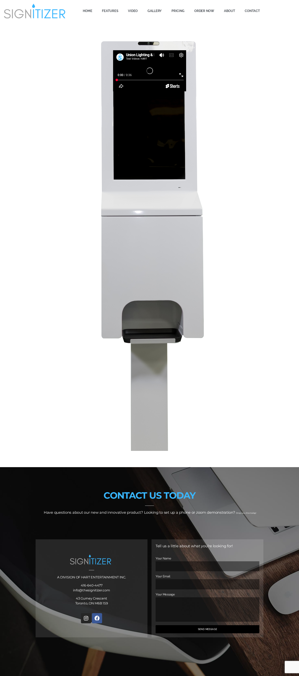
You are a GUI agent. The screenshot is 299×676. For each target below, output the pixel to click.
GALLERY (154, 11)
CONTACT (252, 11)
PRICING (177, 11)
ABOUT (229, 11)
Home (87, 11)
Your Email (163, 576)
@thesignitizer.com (94, 590)
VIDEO (133, 11)
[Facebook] (97, 618)
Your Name (163, 558)
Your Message (165, 594)
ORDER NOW (204, 11)
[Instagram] (86, 618)
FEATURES (110, 11)
